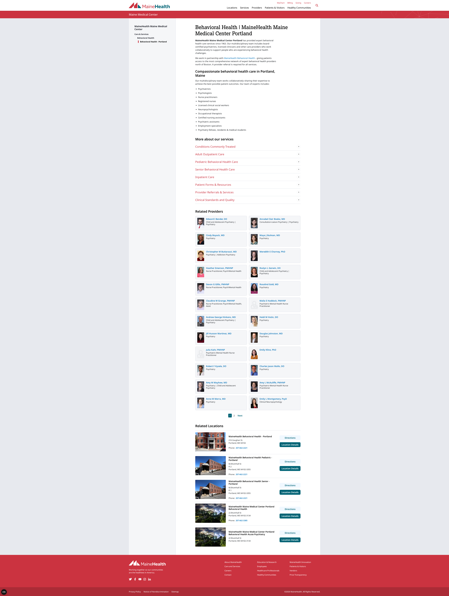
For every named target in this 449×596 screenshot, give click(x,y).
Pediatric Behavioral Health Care (216, 162)
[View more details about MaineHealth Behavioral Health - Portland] (210, 441)
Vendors (293, 570)
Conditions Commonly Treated (215, 146)
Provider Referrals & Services (214, 192)
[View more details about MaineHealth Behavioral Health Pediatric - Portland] (210, 465)
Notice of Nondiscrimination (156, 591)
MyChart (281, 3)
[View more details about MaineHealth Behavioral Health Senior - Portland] (210, 489)
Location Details (291, 444)
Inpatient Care (204, 177)
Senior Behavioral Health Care (215, 169)
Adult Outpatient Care (209, 154)
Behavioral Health (145, 38)
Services (244, 7)
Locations (232, 7)
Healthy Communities (299, 7)
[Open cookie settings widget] (4, 592)
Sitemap (175, 591)
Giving (298, 3)
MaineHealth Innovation (300, 562)
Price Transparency (298, 575)
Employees (262, 566)
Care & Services (141, 34)
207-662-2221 (241, 448)
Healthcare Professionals (268, 570)
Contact (227, 575)
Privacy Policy (135, 591)
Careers (307, 3)
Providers (257, 7)
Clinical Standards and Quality (214, 200)
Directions (293, 437)
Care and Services (232, 566)
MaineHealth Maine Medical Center (150, 28)
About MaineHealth (233, 562)
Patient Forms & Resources (213, 185)
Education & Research (267, 562)
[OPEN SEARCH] (317, 5)
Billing (290, 3)
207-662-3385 (241, 520)
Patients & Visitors (275, 7)
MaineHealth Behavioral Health (239, 58)
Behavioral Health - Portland (153, 41)
